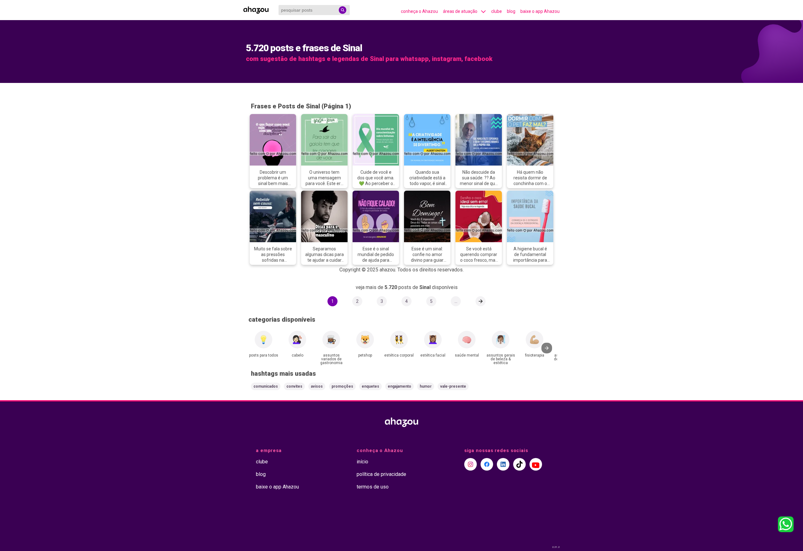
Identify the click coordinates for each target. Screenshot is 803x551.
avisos (317, 386)
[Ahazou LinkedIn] (503, 464)
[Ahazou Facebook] (487, 464)
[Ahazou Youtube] (535, 464)
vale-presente (453, 386)
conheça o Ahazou (419, 11)
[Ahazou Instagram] (470, 464)
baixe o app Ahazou (540, 11)
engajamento (399, 386)
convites (294, 386)
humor (426, 386)
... (456, 301)
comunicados (265, 386)
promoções (342, 386)
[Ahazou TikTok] (519, 464)
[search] (342, 10)
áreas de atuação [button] (460, 11)
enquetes (370, 386)
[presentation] (546, 348)
